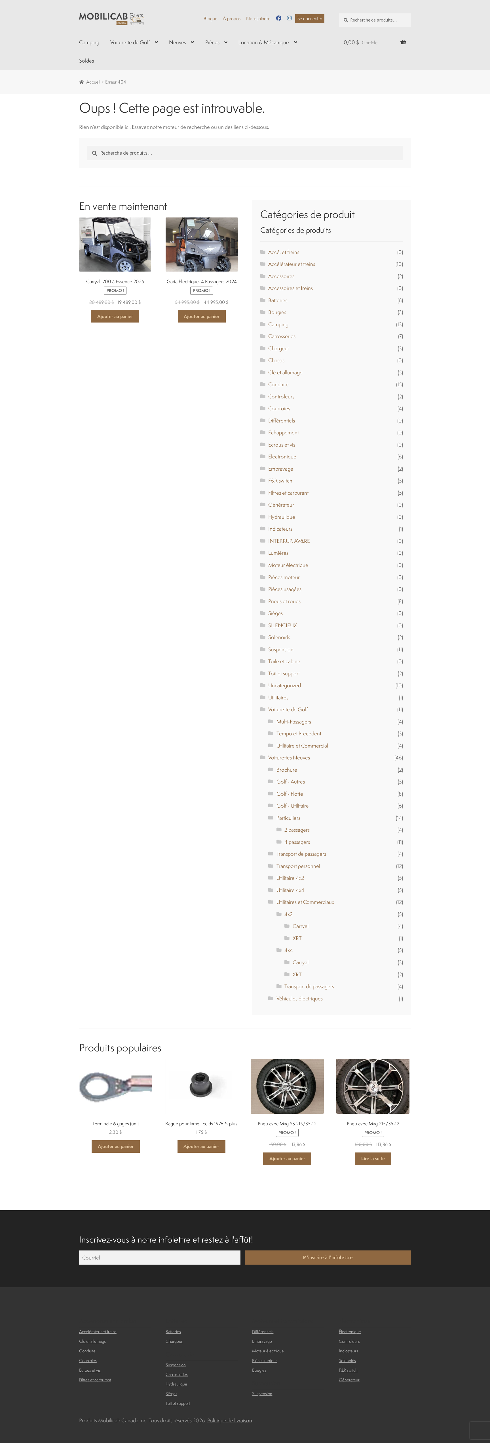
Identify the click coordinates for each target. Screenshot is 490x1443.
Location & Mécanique (263, 42)
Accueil (93, 82)
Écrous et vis (281, 444)
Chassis (276, 360)
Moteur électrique (288, 565)
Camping (89, 42)
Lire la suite (373, 1158)
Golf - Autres (290, 781)
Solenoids (279, 637)
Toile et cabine (284, 661)
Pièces (212, 42)
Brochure (286, 769)
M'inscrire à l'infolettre (328, 1257)
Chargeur (278, 348)
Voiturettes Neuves (289, 757)
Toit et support (284, 673)
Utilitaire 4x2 (290, 877)
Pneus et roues (284, 601)
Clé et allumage (285, 372)
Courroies (279, 408)
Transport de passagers (301, 853)
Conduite (278, 384)
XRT (297, 938)
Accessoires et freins (290, 288)
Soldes (86, 60)
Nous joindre (258, 18)
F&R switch (280, 480)
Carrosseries (281, 336)
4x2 (288, 914)
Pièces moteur (284, 577)
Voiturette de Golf (130, 42)
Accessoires (281, 276)
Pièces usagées (284, 589)
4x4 (288, 950)
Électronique (282, 456)
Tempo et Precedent (298, 733)
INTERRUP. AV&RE (289, 541)
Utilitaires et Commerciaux (305, 902)
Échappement (283, 432)
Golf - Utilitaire (292, 805)
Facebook (279, 18)
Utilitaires (278, 697)
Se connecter (309, 18)
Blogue (210, 18)
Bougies (277, 312)
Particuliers (288, 817)
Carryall (301, 926)
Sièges (275, 613)
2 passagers (297, 829)
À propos (231, 18)
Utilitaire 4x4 (290, 890)
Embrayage (280, 468)
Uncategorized (284, 685)
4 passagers (297, 842)
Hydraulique (281, 516)
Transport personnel (298, 866)
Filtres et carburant (288, 492)
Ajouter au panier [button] (115, 316)
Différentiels (281, 420)
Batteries (277, 300)
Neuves (177, 42)
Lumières (278, 552)
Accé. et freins (283, 252)
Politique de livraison (229, 1420)
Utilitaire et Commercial (302, 745)
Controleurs (281, 396)
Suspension (280, 649)
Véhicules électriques (299, 998)
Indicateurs (280, 528)
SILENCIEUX (282, 625)
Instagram (289, 18)
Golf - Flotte (289, 793)
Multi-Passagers (293, 721)
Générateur (281, 504)
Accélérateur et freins (291, 264)
